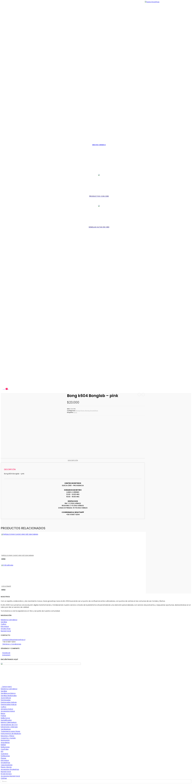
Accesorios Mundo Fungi (10, 776)
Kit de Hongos (6, 774)
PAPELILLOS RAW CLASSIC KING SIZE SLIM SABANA (17, 555)
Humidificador (6, 720)
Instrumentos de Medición (11, 733)
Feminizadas (5, 700)
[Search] (189, 781)
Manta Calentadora (8, 722)
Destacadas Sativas (9, 702)
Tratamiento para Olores (10, 731)
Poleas (3, 716)
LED (2, 751)
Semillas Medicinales (9, 695)
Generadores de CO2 (9, 725)
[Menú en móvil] (8, 389)
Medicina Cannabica (9, 620)
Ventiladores (6, 729)
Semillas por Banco (8, 693)
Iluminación (5, 740)
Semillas (4, 622)
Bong (75, 412)
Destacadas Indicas (8, 704)
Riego (3, 713)
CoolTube (4, 749)
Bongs (78, 411)
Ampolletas (5, 742)
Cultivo (3, 624)
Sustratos (4, 754)
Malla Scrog (5, 718)
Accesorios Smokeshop (10, 769)
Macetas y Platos (7, 736)
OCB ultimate (6, 586)
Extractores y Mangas (9, 727)
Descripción (73, 460)
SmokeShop (94, 411)
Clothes (4, 778)
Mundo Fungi (6, 631)
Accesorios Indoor (8, 711)
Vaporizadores (6, 765)
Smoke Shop (5, 628)
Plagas (3, 758)
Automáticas (6, 698)
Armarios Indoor (7, 709)
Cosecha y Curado (8, 738)
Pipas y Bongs (84, 411)
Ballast (3, 745)
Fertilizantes (5, 756)
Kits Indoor (5, 626)
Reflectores (5, 747)
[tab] (73, 460)
